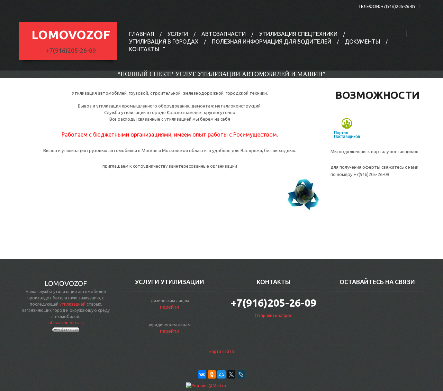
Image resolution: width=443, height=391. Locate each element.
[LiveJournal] (241, 374)
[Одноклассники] (212, 374)
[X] (231, 374)
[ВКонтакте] (202, 374)
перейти (169, 307)
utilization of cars (65, 322)
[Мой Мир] (221, 374)
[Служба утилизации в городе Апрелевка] (303, 194)
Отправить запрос (273, 315)
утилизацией (72, 304)
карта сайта (221, 351)
